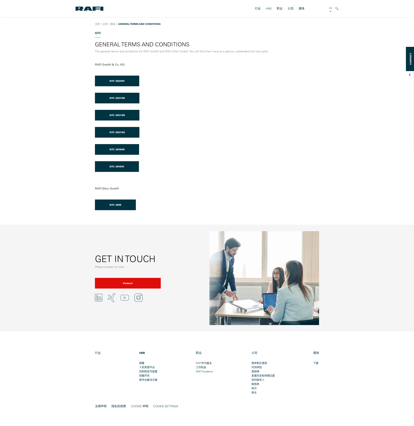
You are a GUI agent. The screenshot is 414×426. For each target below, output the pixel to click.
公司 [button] (291, 8)
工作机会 (201, 367)
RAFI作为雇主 (204, 363)
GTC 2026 (115, 204)
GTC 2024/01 (117, 80)
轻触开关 (144, 375)
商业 (254, 392)
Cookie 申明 (139, 406)
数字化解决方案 (148, 379)
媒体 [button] (302, 8)
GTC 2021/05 (117, 115)
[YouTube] (125, 298)
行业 (258, 8)
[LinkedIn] (98, 297)
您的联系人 (257, 379)
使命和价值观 (259, 363)
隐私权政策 (118, 406)
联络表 (255, 384)
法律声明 (101, 406)
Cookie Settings (165, 406)
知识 (254, 388)
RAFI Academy (204, 371)
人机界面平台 (147, 367)
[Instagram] (138, 298)
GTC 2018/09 (117, 149)
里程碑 (255, 371)
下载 (315, 363)
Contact (128, 283)
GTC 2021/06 (117, 98)
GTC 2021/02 (117, 132)
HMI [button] (269, 8)
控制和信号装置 (148, 371)
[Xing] (111, 297)
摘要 (141, 363)
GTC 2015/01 (116, 166)
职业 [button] (280, 8)
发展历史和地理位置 (263, 375)
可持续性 (256, 367)
